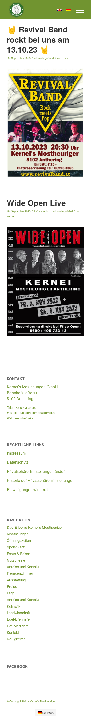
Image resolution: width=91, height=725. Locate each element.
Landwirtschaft (18, 612)
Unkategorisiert (45, 58)
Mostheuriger (17, 533)
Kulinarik (13, 606)
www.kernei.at (24, 418)
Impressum (16, 453)
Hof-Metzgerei (18, 625)
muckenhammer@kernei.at (37, 412)
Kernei (65, 58)
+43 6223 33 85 (25, 407)
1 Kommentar (42, 211)
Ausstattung (16, 579)
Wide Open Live (36, 202)
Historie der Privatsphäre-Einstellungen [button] (40, 480)
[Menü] (77, 9)
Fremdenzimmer (20, 573)
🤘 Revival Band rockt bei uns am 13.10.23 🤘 (38, 39)
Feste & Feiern (18, 553)
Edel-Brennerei (18, 619)
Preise (12, 586)
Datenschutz (17, 462)
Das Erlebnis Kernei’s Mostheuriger (35, 527)
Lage (11, 592)
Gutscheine (16, 560)
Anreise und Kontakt (23, 566)
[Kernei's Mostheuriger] (38, 9)
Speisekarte (16, 546)
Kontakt (13, 632)
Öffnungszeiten (19, 540)
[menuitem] (77, 9)
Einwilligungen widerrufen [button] (29, 489)
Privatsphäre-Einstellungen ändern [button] (37, 471)
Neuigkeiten (16, 638)
